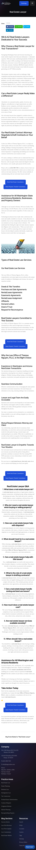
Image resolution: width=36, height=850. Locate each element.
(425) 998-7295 (6, 761)
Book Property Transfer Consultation (15, 186)
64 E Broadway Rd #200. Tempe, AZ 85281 (10, 756)
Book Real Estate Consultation (15, 182)
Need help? (29, 847)
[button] (32, 3)
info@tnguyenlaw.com (9, 764)
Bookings (24, 3)
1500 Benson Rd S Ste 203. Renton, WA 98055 (11, 751)
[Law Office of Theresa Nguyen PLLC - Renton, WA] (6, 3)
